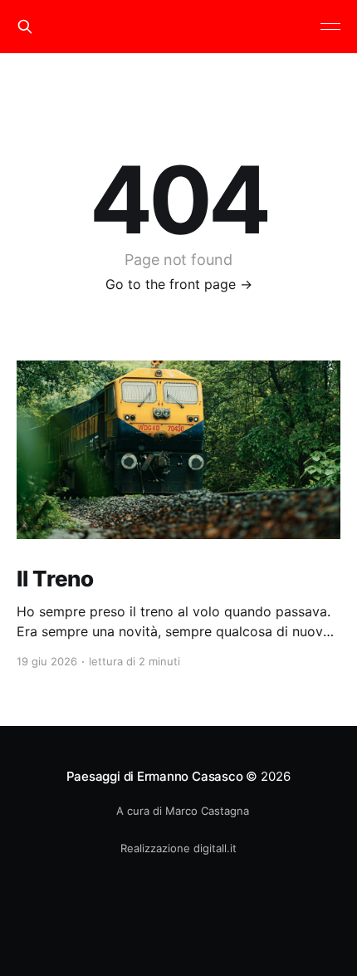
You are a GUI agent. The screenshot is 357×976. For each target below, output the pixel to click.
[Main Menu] (330, 26)
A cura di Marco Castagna (182, 810)
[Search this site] (25, 26)
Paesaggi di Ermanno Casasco (154, 776)
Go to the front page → (178, 284)
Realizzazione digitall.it (178, 848)
